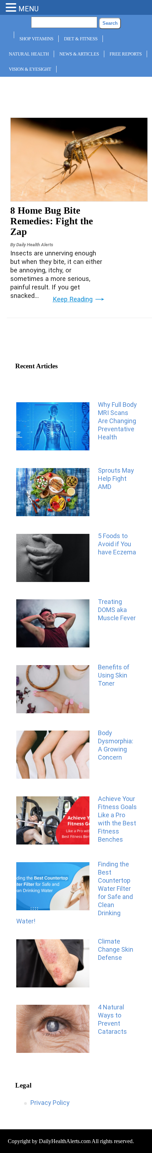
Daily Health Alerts (34, 244)
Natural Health (29, 54)
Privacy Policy (50, 1102)
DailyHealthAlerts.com (64, 1141)
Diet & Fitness (81, 38)
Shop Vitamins (36, 38)
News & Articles (79, 54)
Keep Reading (73, 299)
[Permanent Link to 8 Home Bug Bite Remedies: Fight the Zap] (79, 199)
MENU (28, 9)
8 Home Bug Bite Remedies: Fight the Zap (51, 221)
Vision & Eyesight (30, 69)
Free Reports (126, 54)
